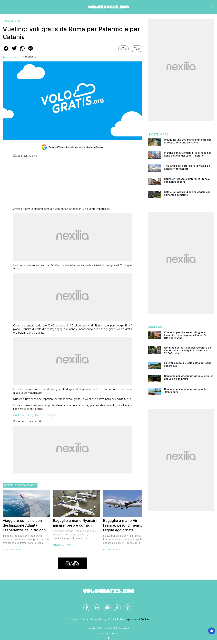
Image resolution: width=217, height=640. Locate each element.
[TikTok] (115, 605)
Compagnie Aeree (12, 21)
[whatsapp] (22, 50)
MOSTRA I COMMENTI (72, 563)
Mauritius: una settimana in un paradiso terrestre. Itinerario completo (188, 141)
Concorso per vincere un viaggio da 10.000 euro (185, 390)
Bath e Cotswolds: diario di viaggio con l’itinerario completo (187, 193)
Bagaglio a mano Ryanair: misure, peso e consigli (75, 522)
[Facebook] (84, 605)
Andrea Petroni (11, 57)
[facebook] (6, 50)
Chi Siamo (72, 619)
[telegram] (30, 50)
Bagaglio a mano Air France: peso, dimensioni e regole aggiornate (126, 525)
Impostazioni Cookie (137, 619)
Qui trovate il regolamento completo (35, 415)
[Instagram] (95, 605)
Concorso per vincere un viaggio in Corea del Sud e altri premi (188, 377)
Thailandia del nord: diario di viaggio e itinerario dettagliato (187, 167)
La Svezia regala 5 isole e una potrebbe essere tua (187, 364)
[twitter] (14, 50)
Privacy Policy (98, 619)
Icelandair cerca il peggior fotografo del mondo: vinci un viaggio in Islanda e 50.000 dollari (188, 350)
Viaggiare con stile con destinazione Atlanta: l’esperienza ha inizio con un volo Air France (24, 525)
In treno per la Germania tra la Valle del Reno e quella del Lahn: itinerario (187, 154)
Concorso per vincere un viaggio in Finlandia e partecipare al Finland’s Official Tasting (185, 335)
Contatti (84, 619)
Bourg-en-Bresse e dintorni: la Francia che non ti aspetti (187, 180)
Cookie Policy (116, 619)
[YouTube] (105, 605)
